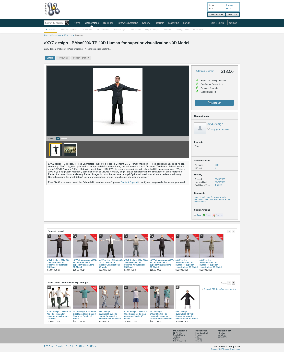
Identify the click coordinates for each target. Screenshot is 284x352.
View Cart (232, 14)
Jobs (197, 337)
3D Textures (86, 30)
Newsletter (222, 335)
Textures (167, 30)
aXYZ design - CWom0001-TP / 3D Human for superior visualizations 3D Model (187, 315)
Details (50, 58)
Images (64, 139)
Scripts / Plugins (152, 30)
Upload (233, 23)
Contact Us (222, 337)
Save (199, 215)
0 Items (229, 5)
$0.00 (228, 9)
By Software (198, 30)
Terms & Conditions (231, 349)
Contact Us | (216, 349)
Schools (198, 341)
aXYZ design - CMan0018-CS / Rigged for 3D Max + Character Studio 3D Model (85, 315)
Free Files (108, 23)
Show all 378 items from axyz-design (220, 289)
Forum (186, 23)
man (208, 197)
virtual (202, 197)
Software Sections (128, 23)
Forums (198, 335)
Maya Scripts (135, 30)
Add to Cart (216, 103)
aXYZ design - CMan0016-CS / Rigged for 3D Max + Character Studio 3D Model (136, 315)
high (224, 197)
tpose (221, 199)
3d (212, 197)
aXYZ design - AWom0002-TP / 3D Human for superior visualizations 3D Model (211, 263)
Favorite (219, 215)
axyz (216, 199)
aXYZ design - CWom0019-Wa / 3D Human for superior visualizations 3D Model (110, 315)
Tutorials (159, 23)
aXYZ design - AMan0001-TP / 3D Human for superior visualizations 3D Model (59, 263)
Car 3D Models (102, 30)
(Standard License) (205, 71)
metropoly (208, 199)
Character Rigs (119, 30)
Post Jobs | (71, 346)
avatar (197, 202)
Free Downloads (202, 333)
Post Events (92, 346)
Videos (176, 339)
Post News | (81, 346)
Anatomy (79, 35)
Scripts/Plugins (179, 335)
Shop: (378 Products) (220, 130)
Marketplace (92, 23)
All (58, 139)
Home (77, 23)
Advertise (221, 333)
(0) (63, 58)
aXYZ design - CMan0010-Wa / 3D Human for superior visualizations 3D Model (59, 315)
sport (196, 197)
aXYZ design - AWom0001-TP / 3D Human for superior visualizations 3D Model (187, 263)
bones (203, 202)
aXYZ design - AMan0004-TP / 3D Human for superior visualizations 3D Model (136, 263)
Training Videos (182, 30)
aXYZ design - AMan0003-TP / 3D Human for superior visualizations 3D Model (111, 263)
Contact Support (129, 182)
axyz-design (215, 124)
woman (217, 197)
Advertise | (61, 346)
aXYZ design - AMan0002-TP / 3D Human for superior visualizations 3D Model (85, 263)
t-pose (227, 199)
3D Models (50, 30)
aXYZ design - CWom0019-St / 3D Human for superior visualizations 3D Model (161, 315)
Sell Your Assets (179, 341)
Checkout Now (216, 14)
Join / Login (217, 23)
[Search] (67, 23)
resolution (198, 199)
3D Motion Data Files (68, 30)
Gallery (146, 23)
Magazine (173, 23)
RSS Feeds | (50, 346)
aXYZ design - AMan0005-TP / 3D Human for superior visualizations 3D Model (162, 263)
